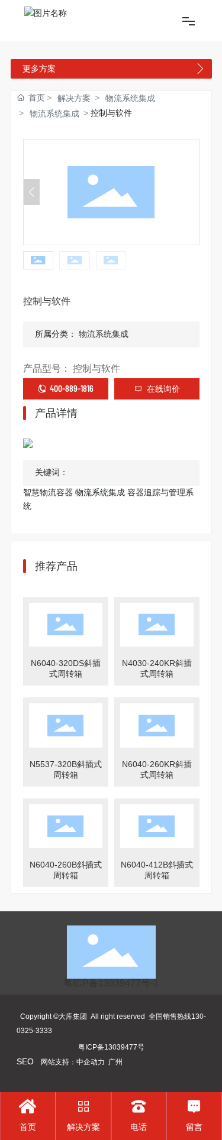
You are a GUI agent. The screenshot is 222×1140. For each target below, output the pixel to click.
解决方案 (74, 98)
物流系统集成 (130, 98)
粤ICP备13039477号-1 (111, 983)
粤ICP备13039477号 (111, 1047)
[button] (191, 192)
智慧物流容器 (49, 492)
